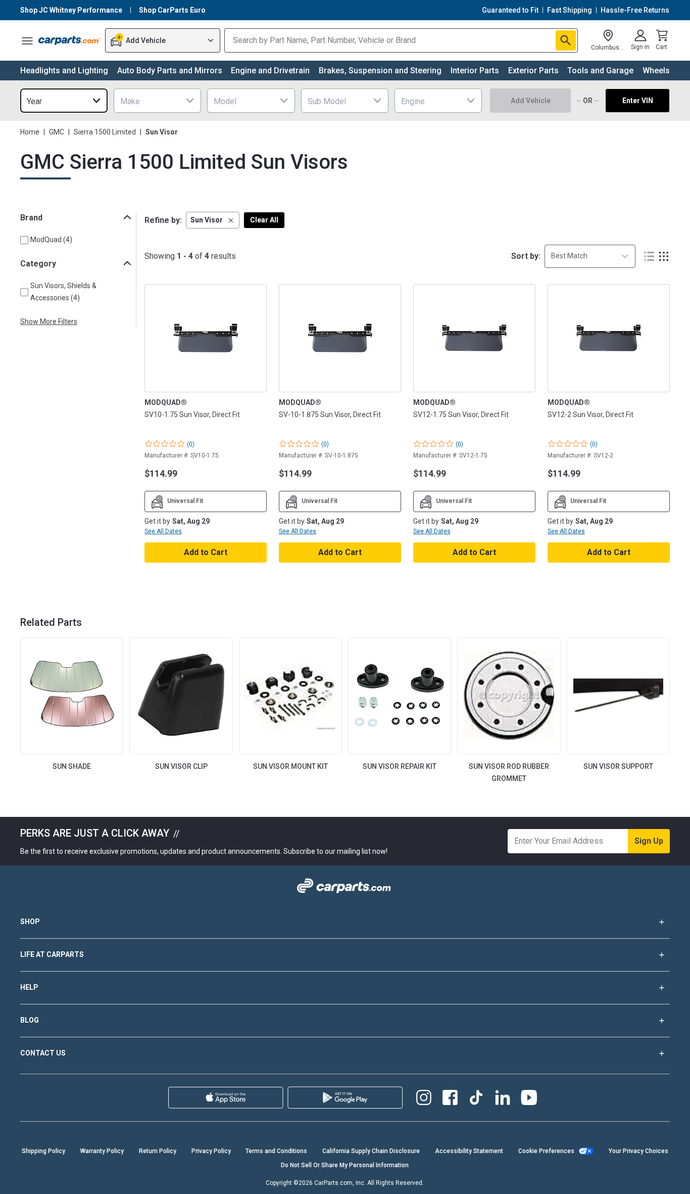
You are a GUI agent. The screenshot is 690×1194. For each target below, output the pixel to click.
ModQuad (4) (51, 240)
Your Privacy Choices (638, 1151)
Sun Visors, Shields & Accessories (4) (63, 291)
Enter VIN (637, 101)
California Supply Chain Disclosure (371, 1151)
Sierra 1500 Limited (105, 132)
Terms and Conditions (276, 1151)
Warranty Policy (102, 1151)
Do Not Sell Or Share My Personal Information (345, 1165)
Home (29, 132)
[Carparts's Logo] (69, 40)
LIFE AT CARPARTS (52, 954)
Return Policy (157, 1151)
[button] (212, 220)
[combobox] (64, 100)
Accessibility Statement (469, 1151)
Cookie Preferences (546, 1151)
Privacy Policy (211, 1151)
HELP (29, 987)
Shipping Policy (43, 1151)
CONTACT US (43, 1053)
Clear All (264, 220)
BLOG (29, 1020)
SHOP (30, 921)
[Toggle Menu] (27, 40)
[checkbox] (24, 240)
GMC (56, 132)
